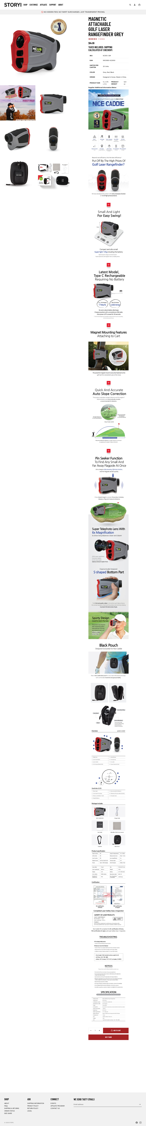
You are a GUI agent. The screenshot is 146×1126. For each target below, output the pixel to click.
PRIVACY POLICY (32, 1106)
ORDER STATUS (9, 1111)
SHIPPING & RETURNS (11, 1108)
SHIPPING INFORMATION (35, 1103)
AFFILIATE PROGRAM (58, 1106)
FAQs (6, 1106)
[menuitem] (25, 4)
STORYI (11, 1122)
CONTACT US (55, 1108)
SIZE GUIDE (8, 1113)
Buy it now (108, 1037)
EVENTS (53, 1103)
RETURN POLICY (32, 1108)
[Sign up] (140, 1104)
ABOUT (6, 1103)
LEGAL (29, 1111)
